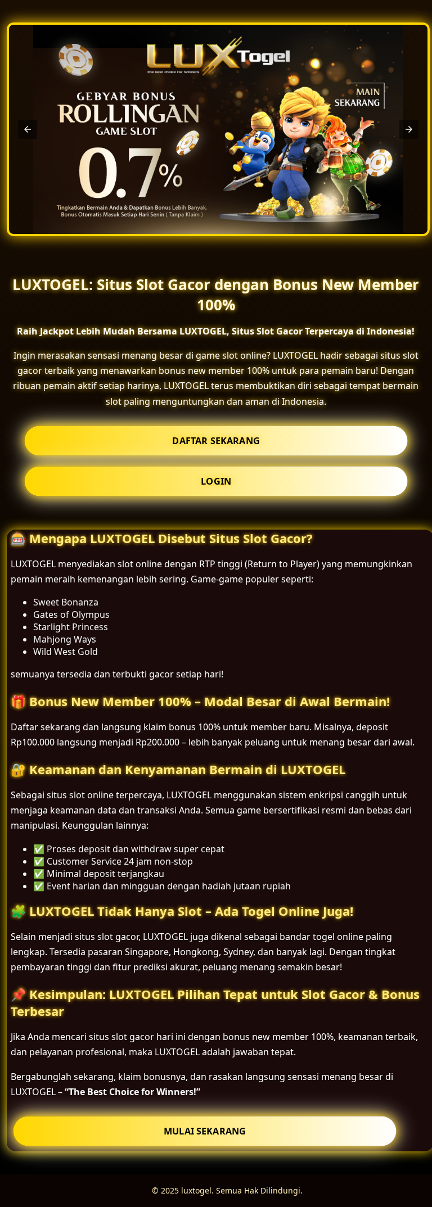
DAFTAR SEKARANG (216, 441)
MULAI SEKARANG (205, 1131)
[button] (27, 129)
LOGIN (216, 481)
